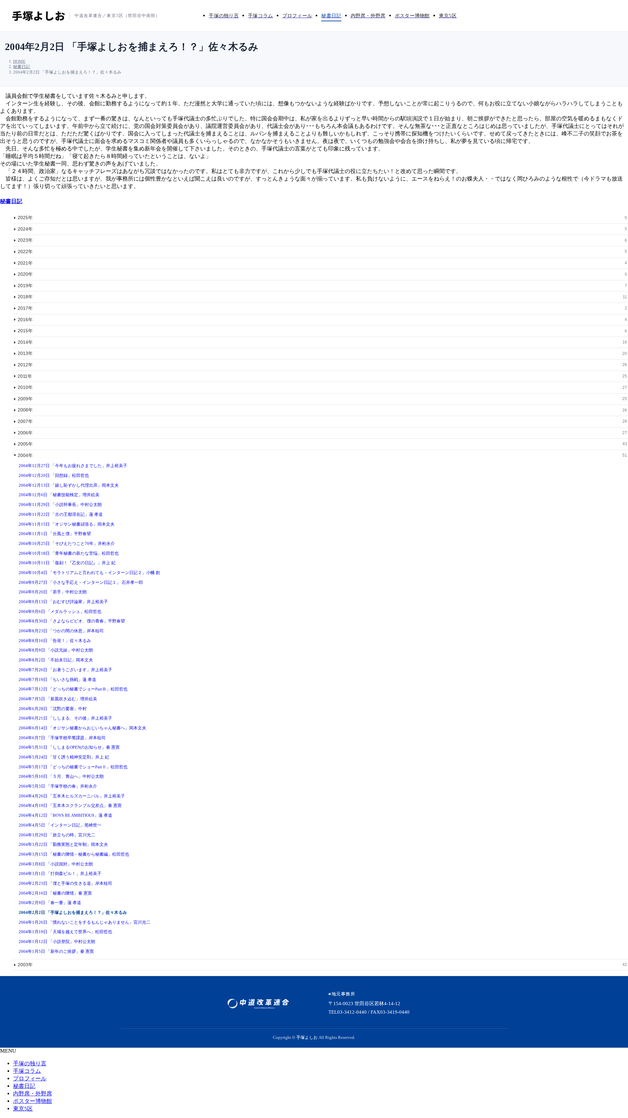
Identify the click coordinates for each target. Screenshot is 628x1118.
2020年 (322, 274)
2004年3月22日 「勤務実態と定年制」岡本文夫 (63, 844)
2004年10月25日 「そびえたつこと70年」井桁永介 (67, 543)
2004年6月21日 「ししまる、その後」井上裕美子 (65, 718)
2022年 (322, 251)
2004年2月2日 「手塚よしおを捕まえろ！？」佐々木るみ (73, 912)
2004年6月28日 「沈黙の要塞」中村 (53, 708)
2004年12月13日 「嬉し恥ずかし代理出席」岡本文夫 (69, 485)
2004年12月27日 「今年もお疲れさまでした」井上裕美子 (73, 465)
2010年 (322, 387)
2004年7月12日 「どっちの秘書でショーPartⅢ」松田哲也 (73, 689)
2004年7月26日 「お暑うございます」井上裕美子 (65, 669)
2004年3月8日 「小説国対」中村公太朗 (56, 864)
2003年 (322, 964)
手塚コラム (27, 1071)
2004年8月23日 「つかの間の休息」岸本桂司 (61, 630)
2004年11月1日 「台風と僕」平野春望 (55, 533)
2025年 (322, 217)
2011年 (322, 376)
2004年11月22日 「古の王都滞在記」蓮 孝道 (61, 514)
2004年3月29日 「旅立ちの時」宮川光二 (57, 834)
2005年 (322, 443)
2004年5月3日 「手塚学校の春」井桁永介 (58, 786)
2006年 (322, 432)
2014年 (322, 342)
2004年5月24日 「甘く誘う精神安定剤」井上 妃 (64, 757)
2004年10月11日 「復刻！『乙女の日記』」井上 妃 (67, 562)
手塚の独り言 (29, 1063)
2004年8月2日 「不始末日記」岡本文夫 (56, 659)
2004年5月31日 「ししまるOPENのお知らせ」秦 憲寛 (69, 747)
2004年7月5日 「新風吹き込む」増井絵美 (58, 698)
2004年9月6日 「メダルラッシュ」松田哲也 (60, 611)
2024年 (322, 229)
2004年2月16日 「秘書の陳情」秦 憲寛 (55, 893)
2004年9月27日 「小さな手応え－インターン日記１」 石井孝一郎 (81, 582)
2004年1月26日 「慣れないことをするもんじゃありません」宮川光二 (84, 922)
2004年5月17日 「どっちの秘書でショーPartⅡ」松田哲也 (73, 766)
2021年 (322, 263)
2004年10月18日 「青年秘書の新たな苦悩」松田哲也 (69, 553)
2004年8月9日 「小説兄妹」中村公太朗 (56, 650)
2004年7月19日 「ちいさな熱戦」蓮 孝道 (57, 679)
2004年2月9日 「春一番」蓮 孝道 (50, 902)
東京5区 (23, 1109)
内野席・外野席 (32, 1094)
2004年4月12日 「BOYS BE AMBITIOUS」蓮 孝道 (65, 815)
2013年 (322, 353)
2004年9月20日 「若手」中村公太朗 (53, 591)
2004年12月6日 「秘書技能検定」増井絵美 (59, 494)
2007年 (322, 421)
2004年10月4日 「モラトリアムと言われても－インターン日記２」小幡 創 (89, 572)
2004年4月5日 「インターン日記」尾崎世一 (60, 825)
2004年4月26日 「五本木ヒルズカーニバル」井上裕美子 (72, 796)
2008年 (322, 409)
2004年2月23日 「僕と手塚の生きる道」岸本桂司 (65, 883)
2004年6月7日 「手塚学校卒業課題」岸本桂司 (62, 737)
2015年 (322, 330)
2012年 (322, 364)
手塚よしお (307, 1037)
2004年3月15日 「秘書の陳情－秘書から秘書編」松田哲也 (74, 854)
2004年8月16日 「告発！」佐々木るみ (55, 640)
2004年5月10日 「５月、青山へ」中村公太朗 (61, 776)
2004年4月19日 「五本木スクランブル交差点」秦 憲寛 (70, 805)
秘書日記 (11, 201)
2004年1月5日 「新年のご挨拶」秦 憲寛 (56, 951)
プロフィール (29, 1078)
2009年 (322, 398)
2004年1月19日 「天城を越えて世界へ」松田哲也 (65, 931)
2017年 (322, 308)
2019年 (322, 285)
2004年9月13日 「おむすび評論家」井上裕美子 (63, 601)
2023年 (322, 240)
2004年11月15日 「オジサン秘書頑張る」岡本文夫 (66, 524)
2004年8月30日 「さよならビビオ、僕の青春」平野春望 (72, 621)
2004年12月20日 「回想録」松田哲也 (54, 475)
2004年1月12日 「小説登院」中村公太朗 (57, 941)
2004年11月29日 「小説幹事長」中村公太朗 (60, 504)
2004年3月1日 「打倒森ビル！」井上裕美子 (60, 873)
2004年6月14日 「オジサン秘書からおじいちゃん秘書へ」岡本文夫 (82, 727)
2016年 (322, 319)
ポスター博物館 (32, 1101)
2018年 (322, 296)
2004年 (322, 455)
